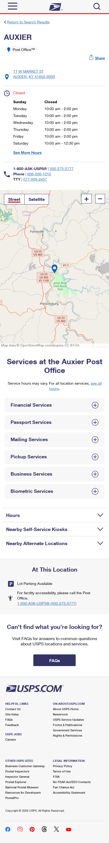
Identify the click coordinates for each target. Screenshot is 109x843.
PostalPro (12, 797)
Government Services (67, 730)
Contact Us (13, 709)
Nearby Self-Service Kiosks (36, 529)
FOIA (56, 776)
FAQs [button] (54, 660)
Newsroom (60, 714)
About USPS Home (66, 709)
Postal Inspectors (17, 771)
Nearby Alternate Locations (36, 543)
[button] (97, 58)
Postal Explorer (15, 782)
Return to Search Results (28, 22)
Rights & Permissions (67, 735)
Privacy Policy (62, 766)
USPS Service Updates (68, 719)
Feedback (12, 725)
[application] (54, 269)
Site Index (12, 714)
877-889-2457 (35, 179)
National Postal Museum (22, 787)
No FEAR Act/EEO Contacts (72, 782)
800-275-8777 (62, 168)
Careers (10, 739)
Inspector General (17, 776)
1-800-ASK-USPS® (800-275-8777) (46, 603)
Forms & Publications (67, 725)
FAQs (9, 719)
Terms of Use (62, 771)
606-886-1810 (39, 174)
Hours (13, 515)
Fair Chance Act (63, 787)
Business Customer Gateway (25, 766)
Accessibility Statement (69, 792)
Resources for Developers (23, 792)
